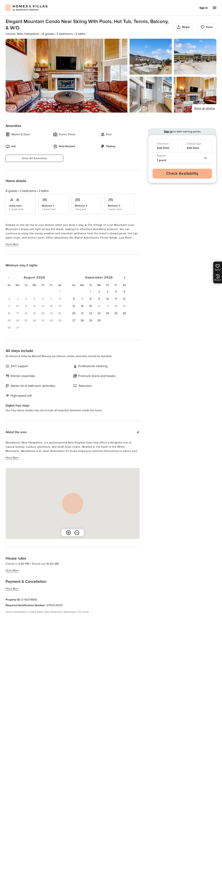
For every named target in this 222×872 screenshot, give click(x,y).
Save (209, 27)
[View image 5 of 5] (195, 95)
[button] (90, 291)
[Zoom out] (77, 532)
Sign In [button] (203, 8)
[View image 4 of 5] (151, 95)
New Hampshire (53, 611)
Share (186, 27)
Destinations (20, 611)
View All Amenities (34, 158)
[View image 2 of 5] (151, 57)
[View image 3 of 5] (195, 57)
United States (36, 611)
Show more (12, 244)
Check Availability (182, 173)
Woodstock (70, 611)
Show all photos (204, 108)
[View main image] (66, 76)
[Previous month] (9, 277)
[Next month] (124, 277)
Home (9, 611)
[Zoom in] (68, 532)
